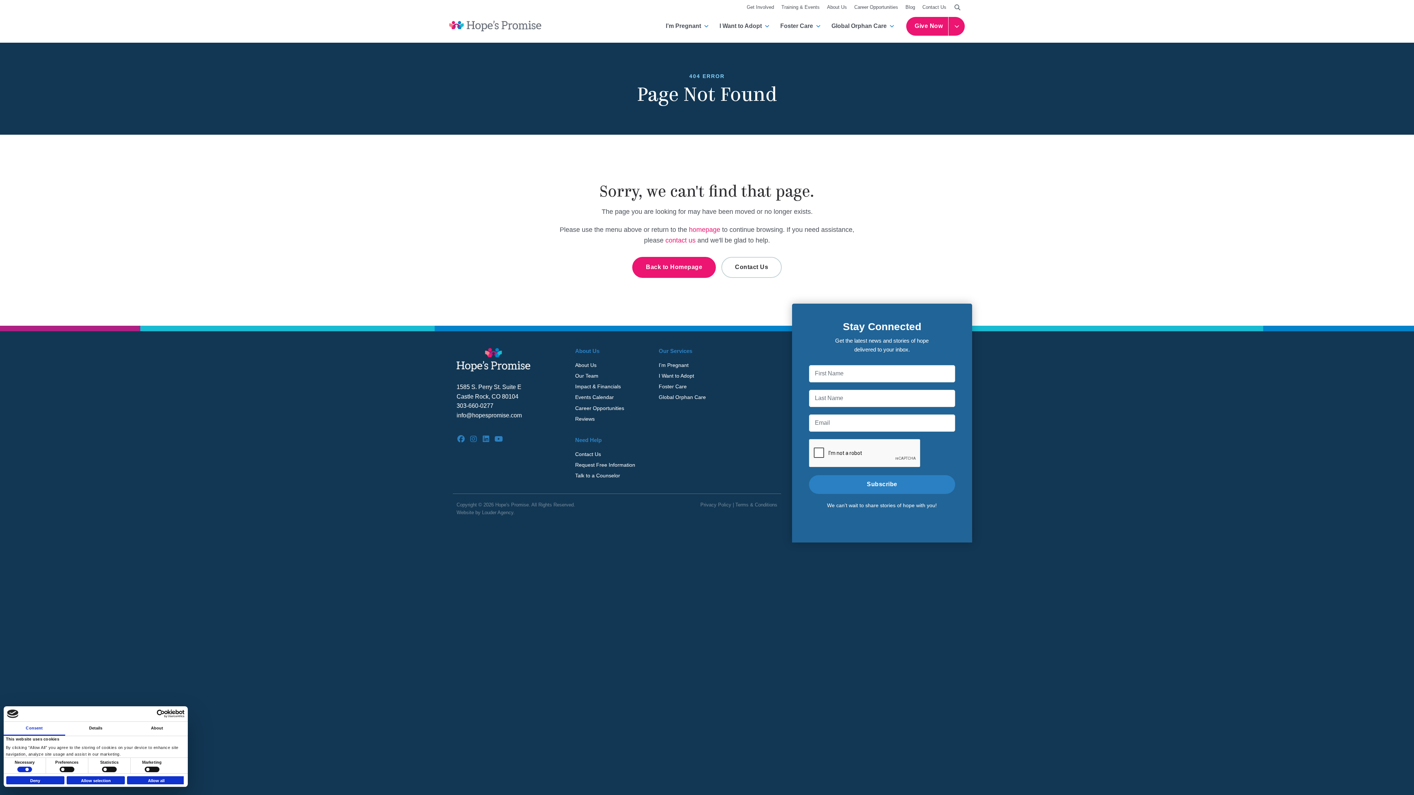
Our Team (586, 376)
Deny (35, 780)
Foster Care (796, 26)
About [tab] (157, 728)
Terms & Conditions (756, 505)
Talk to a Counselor (597, 475)
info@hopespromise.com (489, 415)
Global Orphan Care (859, 26)
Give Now (929, 26)
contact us (680, 240)
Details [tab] (96, 728)
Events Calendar (594, 397)
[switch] (67, 769)
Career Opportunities (876, 7)
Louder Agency (497, 512)
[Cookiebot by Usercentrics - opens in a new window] (152, 714)
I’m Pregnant (683, 26)
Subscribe (882, 484)
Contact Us (934, 7)
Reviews (585, 419)
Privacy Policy (715, 505)
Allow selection (96, 780)
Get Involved (760, 7)
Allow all (156, 780)
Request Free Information (605, 465)
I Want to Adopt (741, 26)
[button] (957, 7)
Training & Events (800, 7)
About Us (837, 7)
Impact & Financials (598, 386)
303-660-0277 (475, 406)
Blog (910, 7)
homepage (704, 229)
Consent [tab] (34, 728)
